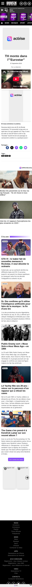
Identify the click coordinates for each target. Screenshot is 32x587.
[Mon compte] (29, 3)
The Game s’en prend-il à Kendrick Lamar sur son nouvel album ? (14, 433)
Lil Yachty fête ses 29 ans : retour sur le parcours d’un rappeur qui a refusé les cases (15, 389)
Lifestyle (16, 545)
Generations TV (16, 571)
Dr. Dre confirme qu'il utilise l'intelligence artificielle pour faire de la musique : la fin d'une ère (15, 305)
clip (3, 155)
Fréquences (16, 533)
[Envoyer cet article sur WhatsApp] (20, 148)
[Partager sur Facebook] (7, 148)
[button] (9, 478)
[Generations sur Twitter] (13, 583)
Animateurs (16, 527)
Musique (14, 23)
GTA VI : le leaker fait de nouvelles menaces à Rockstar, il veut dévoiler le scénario (15, 262)
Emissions (16, 525)
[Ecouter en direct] (21, 3)
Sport (22, 23)
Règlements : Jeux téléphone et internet (16, 565)
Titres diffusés (16, 531)
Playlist (16, 529)
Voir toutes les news (16, 459)
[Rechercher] (25, 3)
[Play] (2, 10)
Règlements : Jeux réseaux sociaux (16, 561)
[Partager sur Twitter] (11, 148)
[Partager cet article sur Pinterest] (16, 148)
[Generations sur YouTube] (18, 583)
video (6, 155)
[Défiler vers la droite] (27, 477)
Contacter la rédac (16, 548)
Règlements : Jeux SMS (16, 563)
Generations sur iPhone (16, 553)
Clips (16, 573)
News (7, 23)
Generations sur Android (16, 555)
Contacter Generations (16, 579)
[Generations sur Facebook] (8, 583)
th (9, 155)
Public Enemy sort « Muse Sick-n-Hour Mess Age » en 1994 (15, 346)
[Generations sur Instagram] (23, 583)
